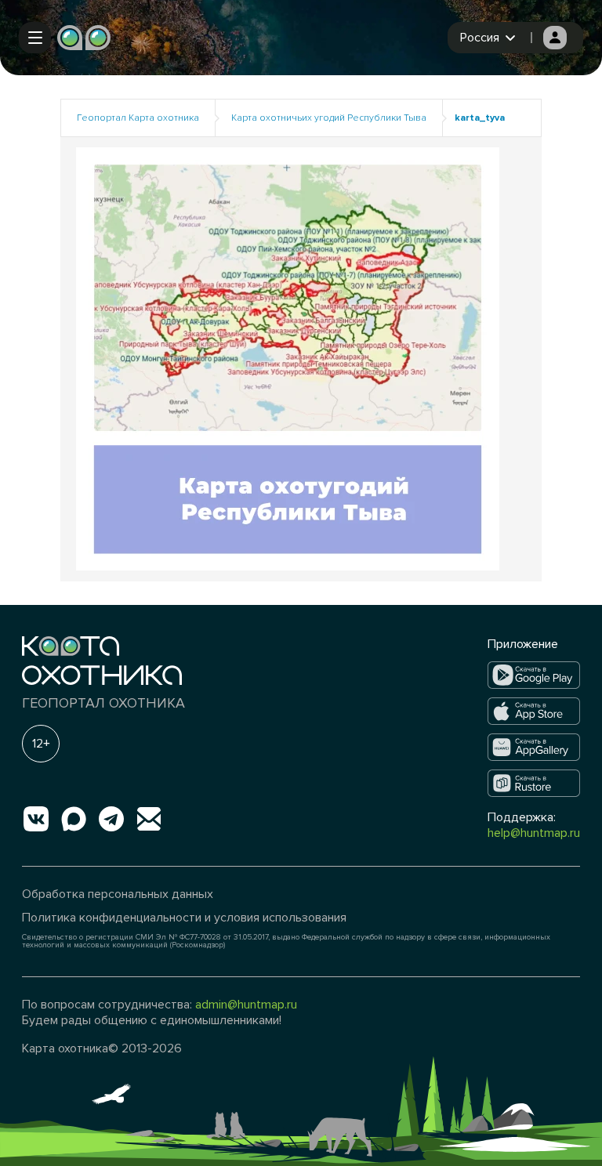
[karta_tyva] (287, 357)
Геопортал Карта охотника (138, 118)
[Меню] (35, 37)
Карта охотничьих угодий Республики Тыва (328, 118)
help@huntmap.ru (534, 833)
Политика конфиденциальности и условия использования (184, 917)
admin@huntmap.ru (246, 1004)
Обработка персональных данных (117, 894)
